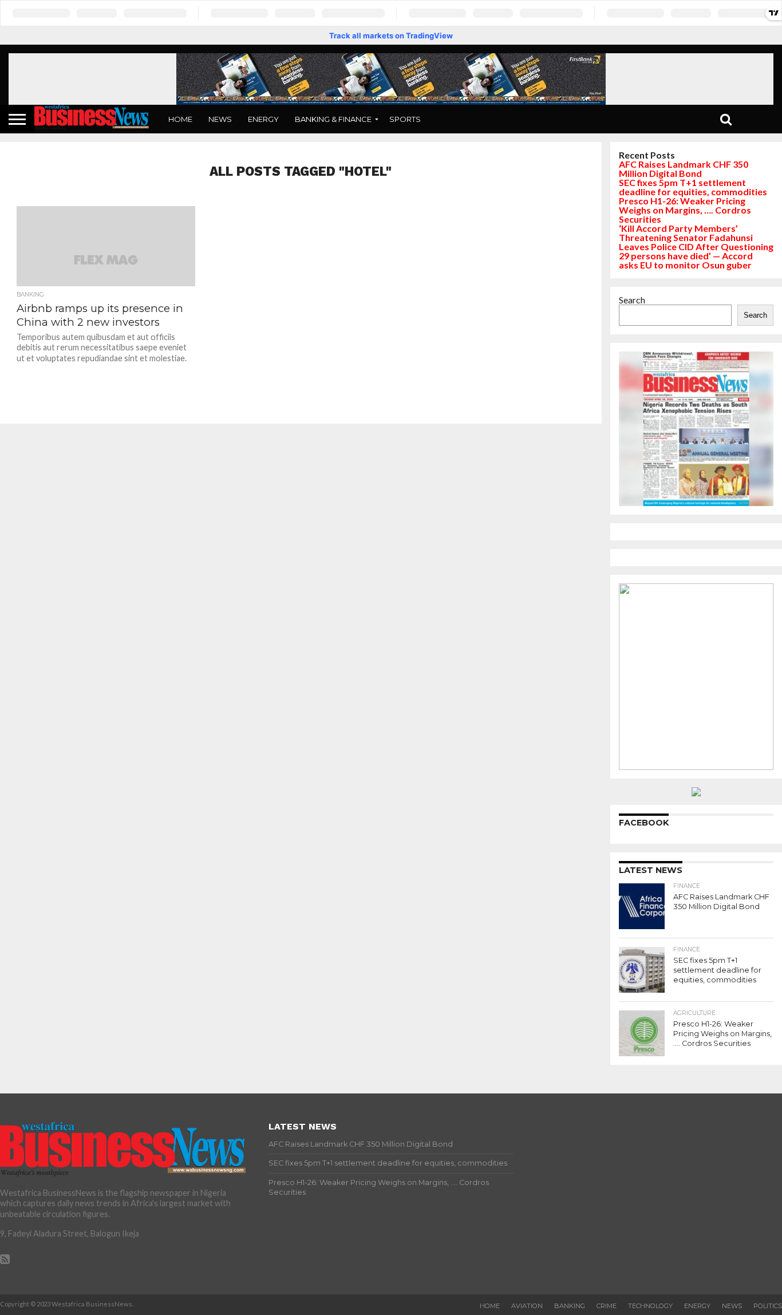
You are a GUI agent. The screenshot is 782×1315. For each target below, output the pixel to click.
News (220, 119)
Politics (767, 1306)
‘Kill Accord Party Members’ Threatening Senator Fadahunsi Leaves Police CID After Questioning (696, 237)
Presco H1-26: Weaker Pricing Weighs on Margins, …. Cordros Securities (685, 209)
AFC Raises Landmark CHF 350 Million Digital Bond (683, 169)
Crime (607, 1306)
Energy (263, 119)
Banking (569, 1306)
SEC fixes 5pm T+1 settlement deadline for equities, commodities (693, 187)
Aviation (527, 1306)
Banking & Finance (333, 119)
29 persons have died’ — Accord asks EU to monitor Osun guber (686, 260)
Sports (405, 119)
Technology (650, 1306)
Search (632, 299)
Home (180, 119)
